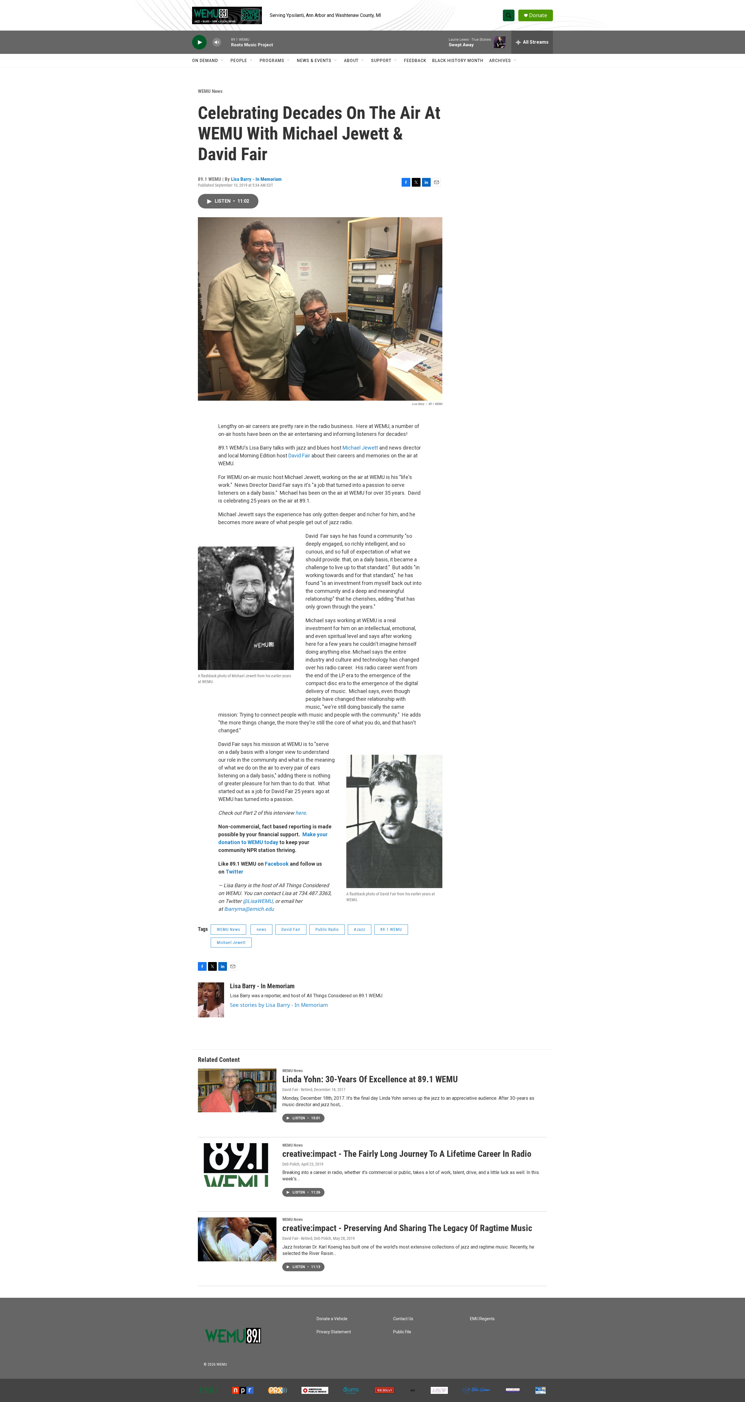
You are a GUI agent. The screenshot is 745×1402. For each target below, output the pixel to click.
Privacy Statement (334, 1332)
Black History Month (457, 60)
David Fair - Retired (297, 1089)
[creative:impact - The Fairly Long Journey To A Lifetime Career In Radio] (237, 1165)
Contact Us (403, 1319)
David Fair (299, 455)
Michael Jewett (361, 448)
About (351, 60)
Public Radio (327, 929)
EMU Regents (482, 1319)
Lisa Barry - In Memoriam (256, 179)
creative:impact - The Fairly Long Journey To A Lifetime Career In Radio (406, 1154)
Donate (538, 15)
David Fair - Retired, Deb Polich (306, 1238)
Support (381, 60)
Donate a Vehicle (332, 1319)
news (261, 929)
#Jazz (359, 929)
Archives (500, 60)
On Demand (205, 60)
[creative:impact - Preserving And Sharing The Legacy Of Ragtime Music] (237, 1239)
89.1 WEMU (391, 929)
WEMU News (210, 91)
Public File (402, 1332)
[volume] (217, 42)
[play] (199, 42)
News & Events (314, 60)
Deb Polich (290, 1164)
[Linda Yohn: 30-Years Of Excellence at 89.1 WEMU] (237, 1090)
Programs (272, 60)
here (300, 813)
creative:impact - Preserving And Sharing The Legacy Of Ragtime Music (407, 1228)
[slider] (226, 42)
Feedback (415, 60)
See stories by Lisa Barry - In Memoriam (279, 1004)
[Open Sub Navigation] (222, 60)
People (238, 60)
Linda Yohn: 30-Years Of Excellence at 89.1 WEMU (370, 1079)
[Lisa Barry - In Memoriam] (211, 999)
